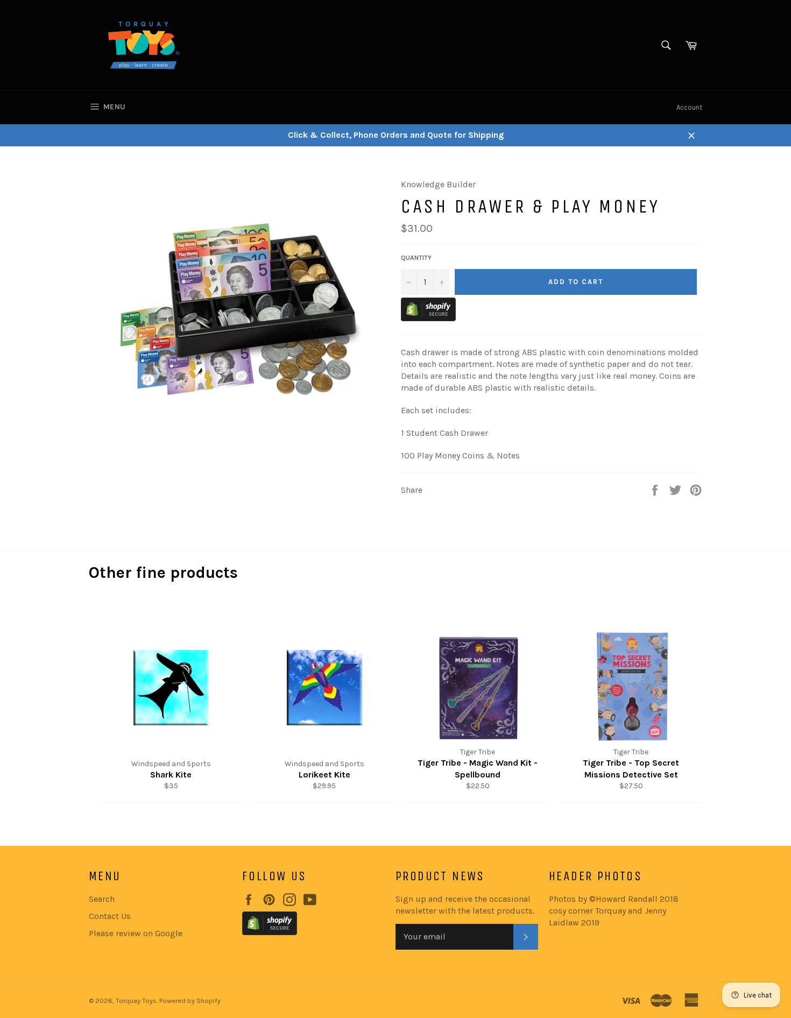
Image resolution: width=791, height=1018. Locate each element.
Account (689, 107)
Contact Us (110, 916)
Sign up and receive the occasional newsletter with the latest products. (465, 905)
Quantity (416, 257)
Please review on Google (135, 933)
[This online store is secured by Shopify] (428, 318)
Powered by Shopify (190, 1000)
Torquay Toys (136, 1000)
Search (102, 899)
